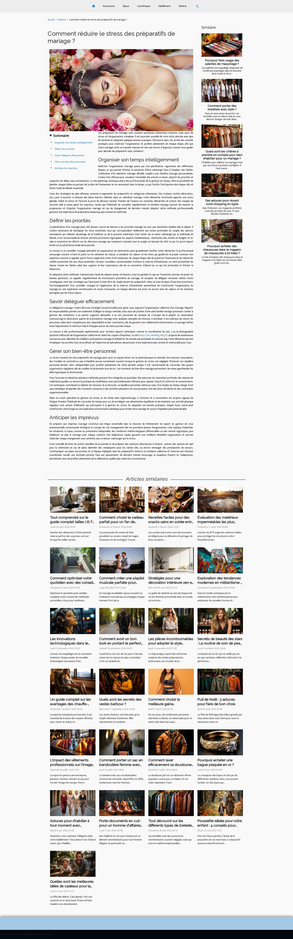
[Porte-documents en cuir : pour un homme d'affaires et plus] (122, 803)
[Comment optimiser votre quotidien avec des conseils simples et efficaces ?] (73, 560)
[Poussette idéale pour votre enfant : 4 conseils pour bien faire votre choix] (220, 803)
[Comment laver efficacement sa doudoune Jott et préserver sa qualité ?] (171, 742)
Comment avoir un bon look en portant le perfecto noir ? (121, 643)
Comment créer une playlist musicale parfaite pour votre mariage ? (121, 582)
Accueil (51, 20)
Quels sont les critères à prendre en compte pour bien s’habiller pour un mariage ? (222, 155)
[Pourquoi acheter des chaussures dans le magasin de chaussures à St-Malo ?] (221, 231)
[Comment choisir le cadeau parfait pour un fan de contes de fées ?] (122, 499)
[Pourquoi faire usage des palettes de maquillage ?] (221, 45)
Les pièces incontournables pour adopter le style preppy (170, 643)
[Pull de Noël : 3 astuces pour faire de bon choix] (220, 682)
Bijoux (126, 6)
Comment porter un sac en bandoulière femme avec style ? (121, 764)
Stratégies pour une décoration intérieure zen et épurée (170, 582)
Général (182, 6)
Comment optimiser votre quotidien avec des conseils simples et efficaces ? (72, 582)
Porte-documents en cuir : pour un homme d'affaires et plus (120, 825)
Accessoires (109, 6)
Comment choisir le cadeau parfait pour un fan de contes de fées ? (121, 522)
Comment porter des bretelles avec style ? (222, 107)
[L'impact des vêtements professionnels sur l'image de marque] (73, 742)
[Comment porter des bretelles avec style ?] (221, 90)
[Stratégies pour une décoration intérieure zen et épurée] (171, 560)
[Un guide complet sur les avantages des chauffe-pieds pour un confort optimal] (73, 682)
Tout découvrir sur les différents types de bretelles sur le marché (171, 825)
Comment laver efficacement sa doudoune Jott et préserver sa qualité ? (171, 764)
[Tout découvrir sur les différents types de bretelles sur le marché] (171, 803)
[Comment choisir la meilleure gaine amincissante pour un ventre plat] (171, 682)
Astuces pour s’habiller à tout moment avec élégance (69, 825)
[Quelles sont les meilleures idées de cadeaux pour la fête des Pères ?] (73, 864)
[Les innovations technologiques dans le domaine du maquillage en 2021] (73, 621)
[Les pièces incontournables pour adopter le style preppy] (171, 621)
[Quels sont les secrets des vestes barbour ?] (122, 682)
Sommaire (61, 136)
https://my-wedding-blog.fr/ (153, 335)
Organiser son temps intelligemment (74, 143)
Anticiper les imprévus (66, 168)
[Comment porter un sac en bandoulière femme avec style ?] (122, 742)
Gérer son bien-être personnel (70, 162)
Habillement (164, 6)
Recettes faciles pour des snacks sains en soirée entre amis (171, 522)
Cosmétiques (143, 6)
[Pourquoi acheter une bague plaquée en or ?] (220, 742)
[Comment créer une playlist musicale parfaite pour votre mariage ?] (122, 560)
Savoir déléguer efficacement (69, 155)
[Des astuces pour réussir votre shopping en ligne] (221, 185)
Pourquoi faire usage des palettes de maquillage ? (222, 62)
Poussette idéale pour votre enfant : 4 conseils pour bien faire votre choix (219, 825)
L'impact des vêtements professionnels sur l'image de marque (71, 764)
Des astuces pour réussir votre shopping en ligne (222, 202)
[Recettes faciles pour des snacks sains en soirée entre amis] (171, 499)
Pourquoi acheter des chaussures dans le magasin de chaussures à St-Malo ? (222, 249)
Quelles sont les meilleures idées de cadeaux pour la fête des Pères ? (72, 886)
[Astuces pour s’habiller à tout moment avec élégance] (73, 803)
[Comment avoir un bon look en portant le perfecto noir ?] (122, 621)
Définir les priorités (64, 149)
